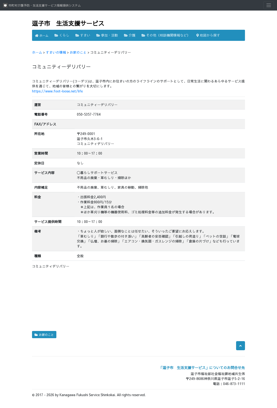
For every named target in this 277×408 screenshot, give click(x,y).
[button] (240, 345)
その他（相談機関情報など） (167, 35)
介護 (131, 35)
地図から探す (209, 35)
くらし (63, 35)
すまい (84, 35)
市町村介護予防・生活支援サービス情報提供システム (44, 5)
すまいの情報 (56, 52)
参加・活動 (109, 35)
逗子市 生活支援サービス (68, 23)
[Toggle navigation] (268, 5)
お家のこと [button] (46, 335)
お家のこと (78, 52)
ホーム (43, 35)
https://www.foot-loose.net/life (57, 91)
